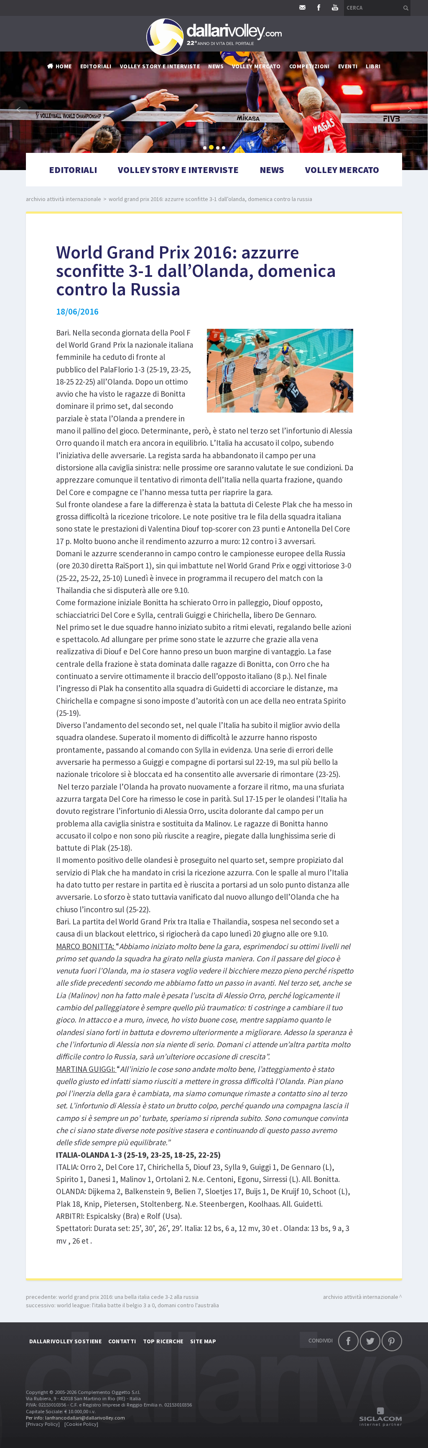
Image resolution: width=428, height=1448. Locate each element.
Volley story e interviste (160, 66)
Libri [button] (373, 66)
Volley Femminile (314, 95)
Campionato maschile (239, 83)
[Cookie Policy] (81, 1424)
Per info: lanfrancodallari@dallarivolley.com (75, 1417)
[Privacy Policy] (43, 1424)
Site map (203, 1341)
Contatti (122, 1341)
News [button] (216, 66)
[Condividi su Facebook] (348, 1341)
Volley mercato (256, 66)
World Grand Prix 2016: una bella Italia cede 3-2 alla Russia (129, 1297)
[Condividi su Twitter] (370, 1341)
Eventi (348, 66)
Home (64, 66)
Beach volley (227, 133)
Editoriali (96, 66)
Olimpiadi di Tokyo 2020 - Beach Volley (263, 183)
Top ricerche (163, 1341)
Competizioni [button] (309, 66)
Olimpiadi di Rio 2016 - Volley (249, 146)
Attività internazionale (243, 108)
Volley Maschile (312, 83)
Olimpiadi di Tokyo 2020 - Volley (254, 171)
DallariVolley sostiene (65, 1341)
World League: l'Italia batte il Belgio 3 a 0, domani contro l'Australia (138, 1305)
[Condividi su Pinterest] (392, 1341)
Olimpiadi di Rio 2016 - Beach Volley (258, 158)
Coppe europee (229, 120)
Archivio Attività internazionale (63, 199)
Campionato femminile (240, 95)
